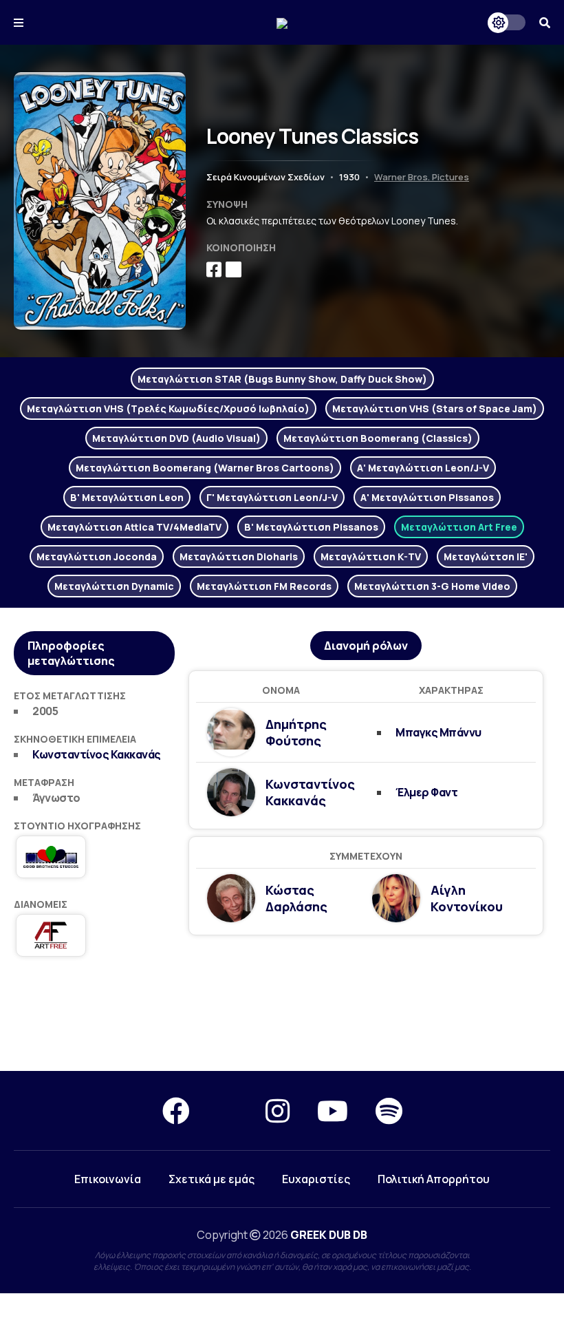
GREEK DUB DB (328, 1234)
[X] (227, 1110)
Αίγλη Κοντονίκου (467, 898)
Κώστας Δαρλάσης (296, 898)
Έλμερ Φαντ (426, 792)
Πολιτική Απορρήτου (434, 1179)
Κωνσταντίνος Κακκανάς (96, 754)
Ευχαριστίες (316, 1179)
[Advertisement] (282, 1021)
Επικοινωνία (107, 1179)
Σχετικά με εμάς (211, 1179)
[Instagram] (277, 1110)
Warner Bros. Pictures (421, 177)
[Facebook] (176, 1110)
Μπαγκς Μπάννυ (438, 732)
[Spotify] (389, 1110)
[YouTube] (332, 1110)
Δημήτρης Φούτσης (296, 732)
